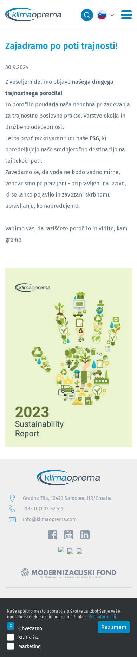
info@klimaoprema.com (50, 519)
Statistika (29, 637)
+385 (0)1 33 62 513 (43, 508)
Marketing (29, 646)
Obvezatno (30, 628)
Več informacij (102, 617)
